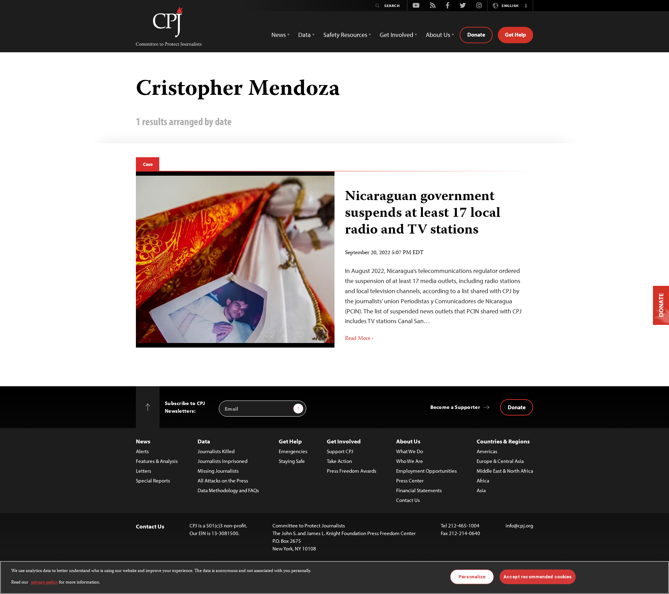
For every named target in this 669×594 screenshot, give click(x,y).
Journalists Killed (216, 451)
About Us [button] (438, 35)
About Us (408, 441)
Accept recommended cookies (537, 576)
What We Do (409, 451)
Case (147, 164)
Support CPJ (340, 451)
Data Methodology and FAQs (228, 490)
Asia (481, 490)
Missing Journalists (218, 470)
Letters (143, 470)
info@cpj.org (519, 525)
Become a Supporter (455, 407)
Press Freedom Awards (351, 470)
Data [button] (304, 35)
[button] (526, 5)
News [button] (278, 35)
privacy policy (44, 582)
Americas (487, 451)
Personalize (472, 576)
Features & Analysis (157, 461)
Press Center (410, 480)
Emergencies (293, 451)
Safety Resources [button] (345, 35)
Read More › (359, 338)
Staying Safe (292, 461)
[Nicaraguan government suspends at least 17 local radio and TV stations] (235, 259)
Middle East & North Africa (505, 470)
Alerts (142, 451)
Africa (483, 480)
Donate (476, 34)
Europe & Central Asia (500, 461)
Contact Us (408, 500)
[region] (334, 577)
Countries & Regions (503, 441)
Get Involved (344, 441)
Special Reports (153, 480)
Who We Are (409, 461)
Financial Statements (419, 490)
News (143, 441)
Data (204, 441)
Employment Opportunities (426, 470)
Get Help (515, 34)
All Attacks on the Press (223, 480)
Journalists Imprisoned (222, 461)
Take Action (339, 461)
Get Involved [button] (396, 35)
